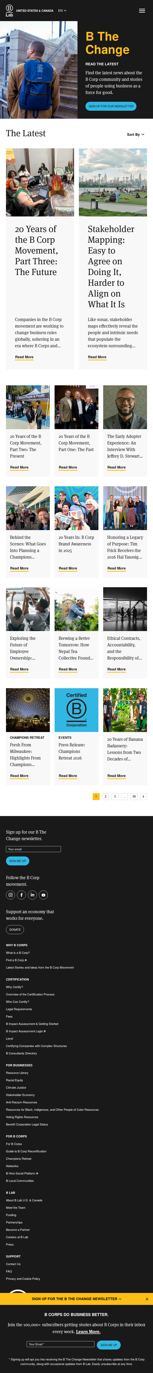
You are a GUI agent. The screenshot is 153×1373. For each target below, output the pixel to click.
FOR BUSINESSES (19, 1065)
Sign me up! (17, 861)
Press (10, 1244)
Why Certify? (14, 987)
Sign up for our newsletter (111, 106)
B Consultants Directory (21, 1053)
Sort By (133, 134)
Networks (12, 1166)
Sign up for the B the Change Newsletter (74, 1298)
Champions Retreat (18, 1158)
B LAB (10, 1193)
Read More (24, 356)
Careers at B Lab (17, 1237)
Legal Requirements (19, 1009)
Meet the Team (16, 1207)
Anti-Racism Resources (21, 1102)
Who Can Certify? (17, 1001)
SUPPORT (13, 1256)
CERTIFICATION (17, 979)
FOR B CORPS (16, 1136)
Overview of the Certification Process (30, 994)
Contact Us (13, 1264)
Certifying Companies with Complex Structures (36, 1046)
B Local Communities (20, 1180)
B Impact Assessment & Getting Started (32, 1024)
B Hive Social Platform (20, 1173)
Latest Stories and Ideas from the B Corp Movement (40, 967)
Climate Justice (16, 1087)
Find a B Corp (15, 960)
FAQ (9, 1271)
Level (9, 1038)
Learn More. (88, 1331)
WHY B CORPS (16, 945)
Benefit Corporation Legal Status (27, 1124)
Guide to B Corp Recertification (26, 1151)
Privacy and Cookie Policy (23, 1278)
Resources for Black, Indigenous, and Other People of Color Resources (52, 1109)
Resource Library (17, 1073)
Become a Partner (18, 1229)
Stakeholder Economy (20, 1095)
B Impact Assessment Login (24, 1031)
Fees (9, 1016)
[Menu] (142, 11)
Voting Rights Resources (22, 1117)
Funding (11, 1215)
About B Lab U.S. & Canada (24, 1200)
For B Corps (14, 1144)
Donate (15, 930)
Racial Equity (14, 1080)
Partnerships (14, 1222)
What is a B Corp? (18, 952)
